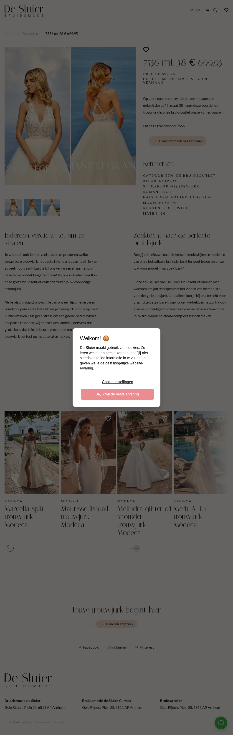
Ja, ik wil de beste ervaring (117, 394)
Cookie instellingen (117, 382)
